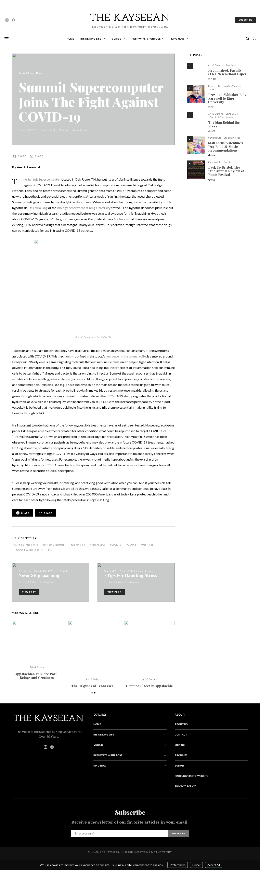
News (39, 73)
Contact (181, 734)
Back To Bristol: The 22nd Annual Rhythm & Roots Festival (226, 171)
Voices (116, 38)
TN (50, 549)
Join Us (180, 744)
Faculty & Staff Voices (45, 571)
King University (161, 851)
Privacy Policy (185, 786)
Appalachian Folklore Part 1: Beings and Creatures (37, 676)
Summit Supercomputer (29, 549)
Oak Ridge (147, 544)
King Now (177, 38)
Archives (181, 755)
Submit (179, 765)
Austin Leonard (81, 130)
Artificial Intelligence (26, 544)
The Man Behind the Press (224, 124)
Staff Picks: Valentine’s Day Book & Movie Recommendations (225, 146)
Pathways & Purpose (146, 38)
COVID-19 (117, 544)
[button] (254, 38)
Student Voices (232, 137)
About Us (181, 724)
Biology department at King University (83, 208)
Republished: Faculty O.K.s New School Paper (227, 72)
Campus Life (25, 571)
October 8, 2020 (113, 582)
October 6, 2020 (27, 130)
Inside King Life (90, 38)
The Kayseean (47, 582)
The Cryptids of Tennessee (93, 686)
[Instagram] (7, 20)
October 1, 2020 (27, 582)
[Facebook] (13, 20)
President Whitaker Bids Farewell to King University (227, 98)
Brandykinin (78, 544)
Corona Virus (98, 544)
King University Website (191, 775)
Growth (64, 571)
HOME (70, 38)
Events (211, 86)
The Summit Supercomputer (42, 179)
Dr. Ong (132, 544)
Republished (232, 65)
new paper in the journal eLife (126, 356)
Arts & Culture (26, 73)
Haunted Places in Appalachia (149, 686)
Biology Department (55, 544)
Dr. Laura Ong (38, 208)
